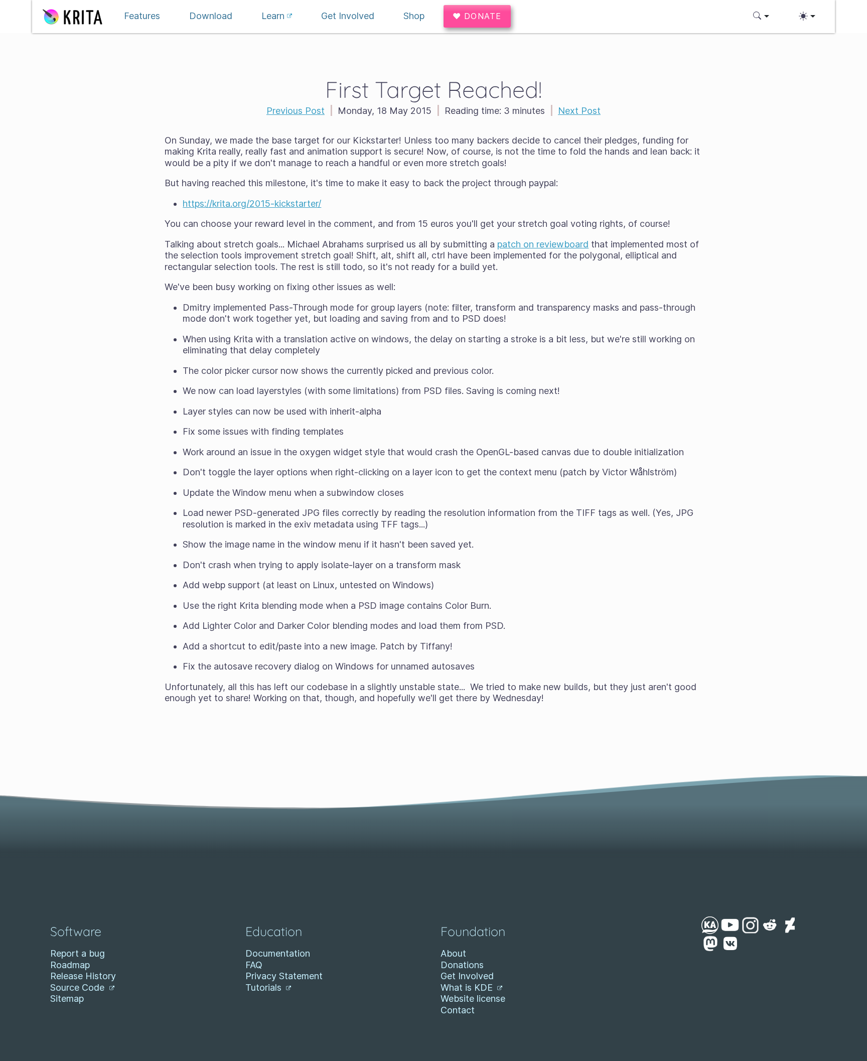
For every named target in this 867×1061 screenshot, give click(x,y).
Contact (458, 1010)
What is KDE (468, 987)
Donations (462, 965)
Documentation (277, 953)
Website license (473, 998)
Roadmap (70, 965)
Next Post (579, 110)
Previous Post (295, 110)
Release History (83, 976)
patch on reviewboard (543, 244)
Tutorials (264, 987)
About (453, 953)
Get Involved (467, 976)
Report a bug (77, 953)
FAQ (253, 965)
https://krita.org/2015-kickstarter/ (252, 203)
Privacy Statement (284, 976)
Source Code (78, 987)
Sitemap (67, 998)
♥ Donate (477, 16)
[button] (761, 16)
